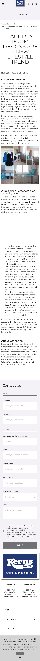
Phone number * (9, 449)
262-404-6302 (10, 594)
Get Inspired (10, 619)
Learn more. (29, 649)
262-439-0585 (29, 594)
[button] (28, 4)
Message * (6, 505)
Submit (20, 545)
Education (10, 629)
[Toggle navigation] (3, 4)
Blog (15, 24)
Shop (7, 610)
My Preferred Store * (10, 491)
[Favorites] (32, 4)
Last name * (7, 414)
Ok (20, 653)
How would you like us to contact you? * (17, 436)
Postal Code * (7, 477)
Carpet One (5, 24)
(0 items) (36, 4)
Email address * (8, 463)
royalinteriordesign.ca (17, 365)
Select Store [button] (18, 14)
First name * (7, 400)
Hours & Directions (10, 596)
